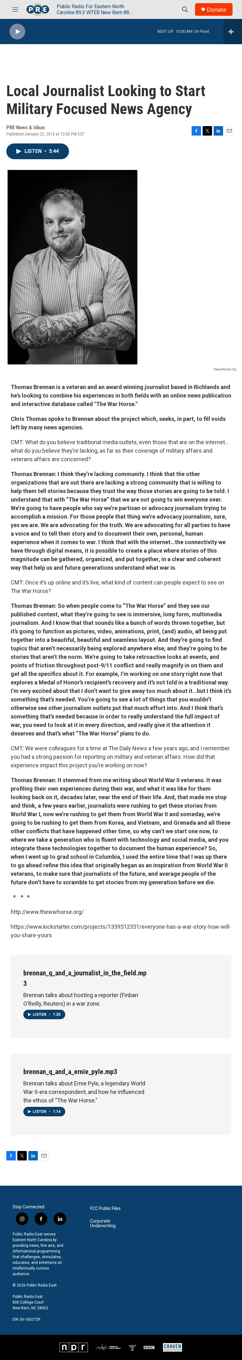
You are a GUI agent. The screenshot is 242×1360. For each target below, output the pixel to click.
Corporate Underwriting (103, 1224)
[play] (17, 31)
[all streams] (232, 31)
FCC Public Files (105, 1208)
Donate (216, 9)
